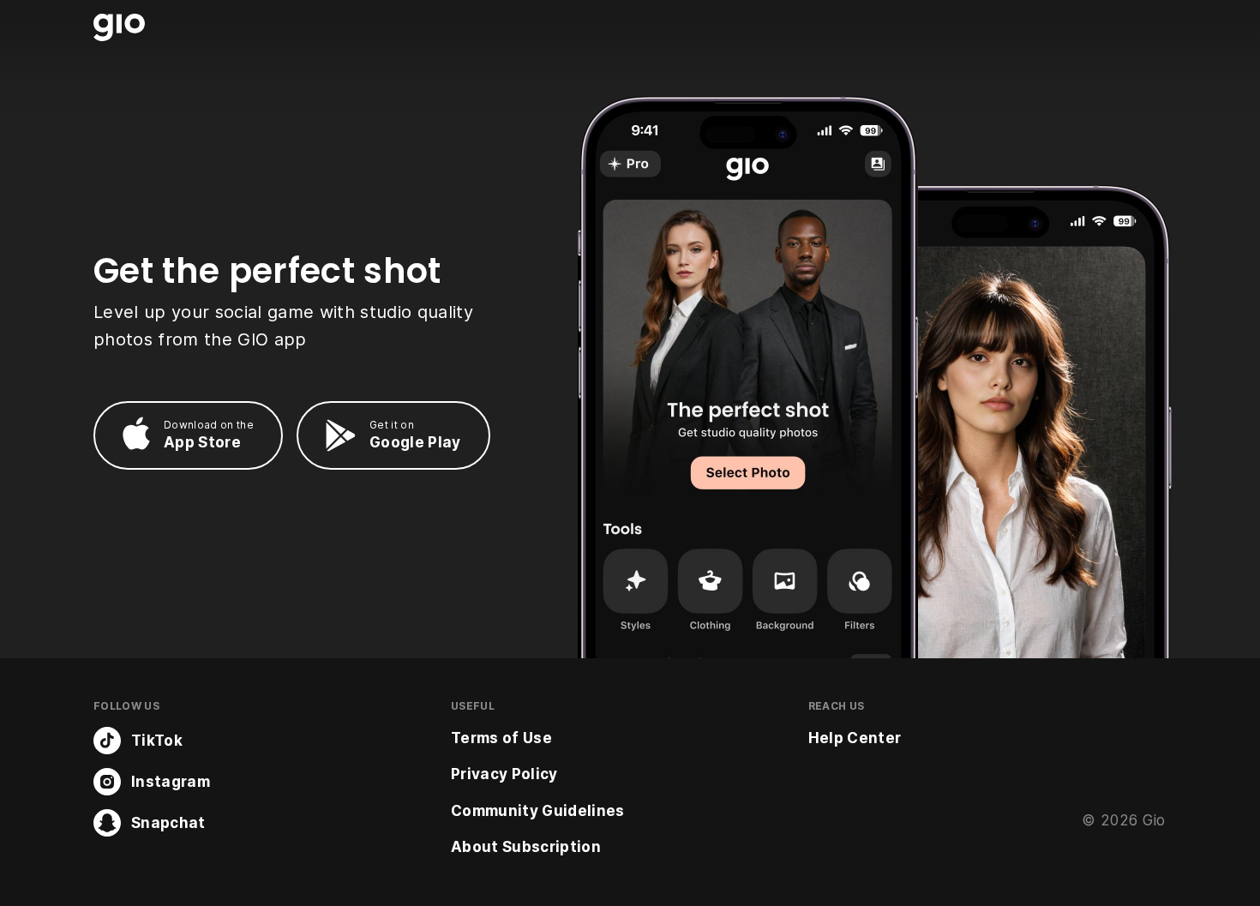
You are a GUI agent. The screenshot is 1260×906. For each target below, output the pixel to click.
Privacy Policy (504, 774)
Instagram (170, 781)
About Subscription (526, 846)
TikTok (157, 740)
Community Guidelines (538, 810)
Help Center (855, 738)
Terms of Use (501, 738)
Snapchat (168, 822)
